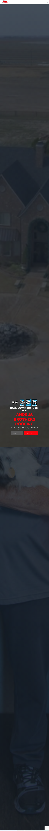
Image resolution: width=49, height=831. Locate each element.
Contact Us (30, 433)
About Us (16, 433)
